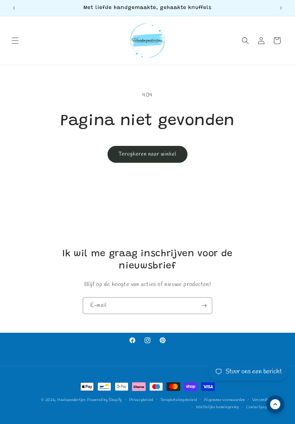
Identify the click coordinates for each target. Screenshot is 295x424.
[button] (15, 41)
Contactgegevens (261, 407)
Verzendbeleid (264, 399)
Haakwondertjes (71, 399)
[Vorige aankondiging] (14, 8)
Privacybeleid (141, 399)
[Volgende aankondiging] (281, 8)
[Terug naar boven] (275, 404)
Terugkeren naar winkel (147, 154)
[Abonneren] (204, 305)
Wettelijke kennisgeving (217, 407)
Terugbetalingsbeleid (178, 399)
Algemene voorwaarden (224, 399)
